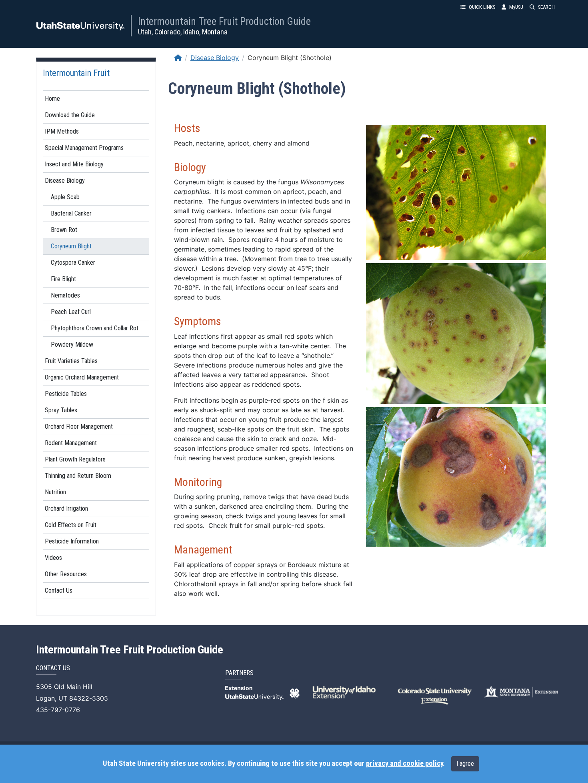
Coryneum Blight (71, 246)
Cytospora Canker (73, 262)
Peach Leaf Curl (71, 312)
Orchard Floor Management (79, 426)
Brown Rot (64, 230)
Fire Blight (63, 279)
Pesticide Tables (66, 393)
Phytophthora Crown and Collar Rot (94, 328)
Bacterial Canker (71, 213)
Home (52, 98)
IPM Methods (62, 131)
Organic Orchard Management (82, 377)
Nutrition (55, 492)
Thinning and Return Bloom (78, 475)
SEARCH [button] (546, 7)
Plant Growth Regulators (75, 459)
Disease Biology (65, 180)
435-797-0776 (58, 710)
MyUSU (516, 7)
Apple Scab (65, 197)
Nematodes (65, 295)
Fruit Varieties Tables (71, 361)
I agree (465, 763)
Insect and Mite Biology (74, 164)
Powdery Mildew (72, 344)
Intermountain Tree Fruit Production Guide (224, 21)
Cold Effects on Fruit (70, 525)
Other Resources (66, 574)
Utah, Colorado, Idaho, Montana (183, 32)
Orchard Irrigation (66, 508)
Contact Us (58, 590)
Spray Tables (61, 410)
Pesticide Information (72, 541)
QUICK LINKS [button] (482, 7)
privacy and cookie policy (404, 763)
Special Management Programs (84, 148)
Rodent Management (71, 443)
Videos (53, 557)
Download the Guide (70, 115)
